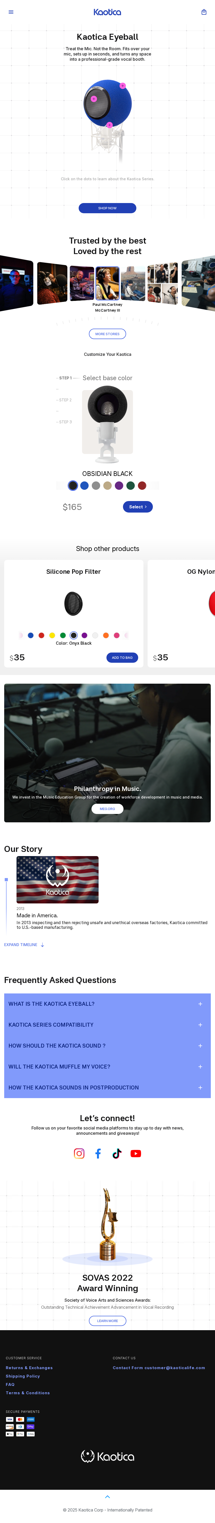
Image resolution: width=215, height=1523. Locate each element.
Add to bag (122, 658)
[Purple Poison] (85, 635)
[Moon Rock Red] (142, 485)
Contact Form (128, 1367)
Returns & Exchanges (29, 1367)
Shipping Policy (23, 1376)
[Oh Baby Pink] (20, 635)
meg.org (107, 809)
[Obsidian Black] (73, 485)
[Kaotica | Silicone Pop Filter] (73, 613)
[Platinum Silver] (96, 485)
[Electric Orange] (106, 635)
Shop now (107, 208)
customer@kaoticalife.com (174, 1367)
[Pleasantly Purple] (119, 485)
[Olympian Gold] (107, 485)
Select (136, 506)
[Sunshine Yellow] (52, 635)
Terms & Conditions (28, 1392)
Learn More (107, 1321)
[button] (204, 12)
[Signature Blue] (84, 485)
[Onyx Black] (74, 635)
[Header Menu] (11, 12)
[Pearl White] (95, 635)
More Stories (107, 334)
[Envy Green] (63, 635)
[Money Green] (130, 485)
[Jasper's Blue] (31, 635)
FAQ (10, 1384)
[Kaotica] (107, 12)
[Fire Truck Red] (42, 635)
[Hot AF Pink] (117, 635)
